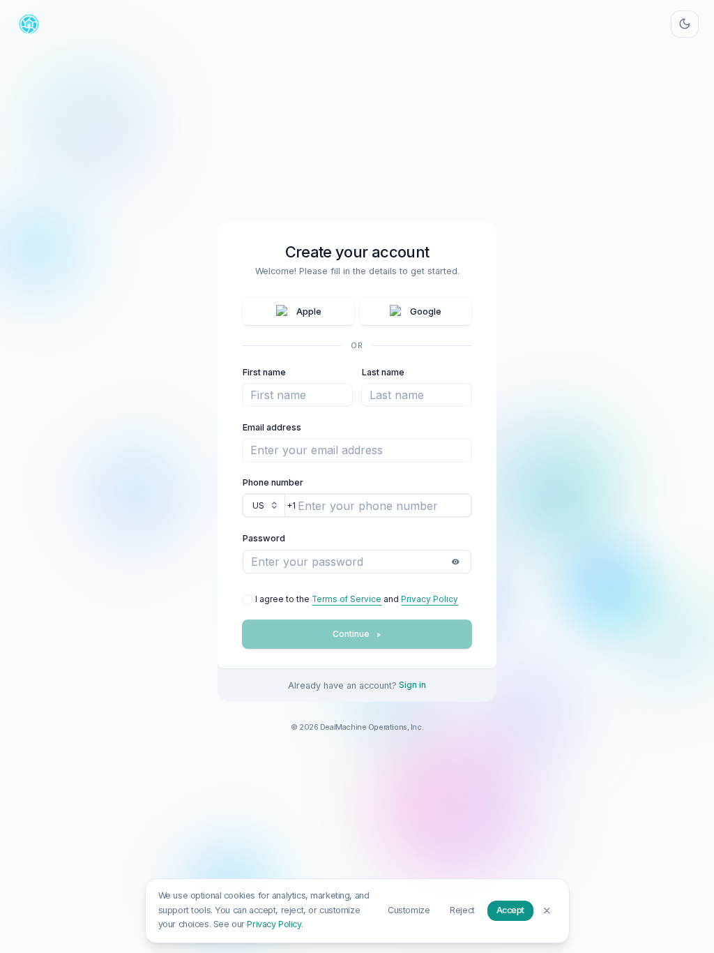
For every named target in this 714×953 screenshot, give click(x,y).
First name (264, 372)
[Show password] (455, 561)
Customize (409, 910)
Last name (383, 372)
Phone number (273, 482)
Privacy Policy (429, 599)
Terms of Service (346, 599)
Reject (462, 910)
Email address (272, 427)
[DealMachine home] (29, 24)
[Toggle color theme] (685, 24)
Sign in (412, 685)
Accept (510, 910)
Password (264, 538)
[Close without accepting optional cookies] (547, 910)
